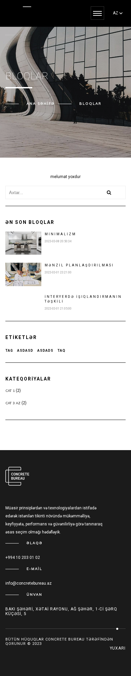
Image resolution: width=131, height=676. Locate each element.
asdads (45, 350)
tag (9, 350)
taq (61, 350)
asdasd (25, 350)
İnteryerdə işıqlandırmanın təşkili (83, 299)
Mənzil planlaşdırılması (79, 265)
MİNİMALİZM (60, 234)
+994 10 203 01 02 (22, 557)
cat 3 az (12, 403)
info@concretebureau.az (28, 583)
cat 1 (10, 391)
